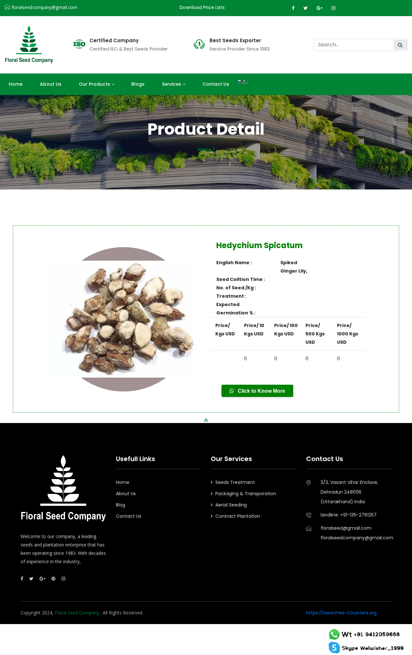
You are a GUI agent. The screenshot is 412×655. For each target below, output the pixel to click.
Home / (206, 149)
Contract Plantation (237, 516)
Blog (120, 505)
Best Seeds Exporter (235, 40)
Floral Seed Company (77, 613)
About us (50, 84)
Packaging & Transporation (245, 493)
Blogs (138, 84)
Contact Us (215, 84)
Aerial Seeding (231, 505)
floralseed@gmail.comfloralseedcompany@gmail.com (356, 533)
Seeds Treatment (235, 482)
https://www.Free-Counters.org (341, 613)
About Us (126, 493)
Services (171, 84)
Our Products (94, 84)
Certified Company (114, 40)
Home (16, 84)
